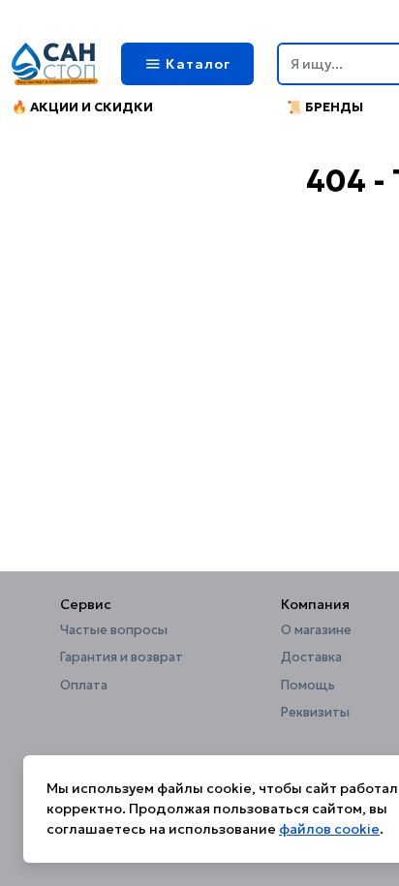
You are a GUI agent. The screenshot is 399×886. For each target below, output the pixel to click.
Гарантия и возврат (121, 657)
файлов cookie (329, 829)
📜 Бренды (325, 107)
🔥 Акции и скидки (82, 107)
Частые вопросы (114, 630)
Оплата (83, 685)
